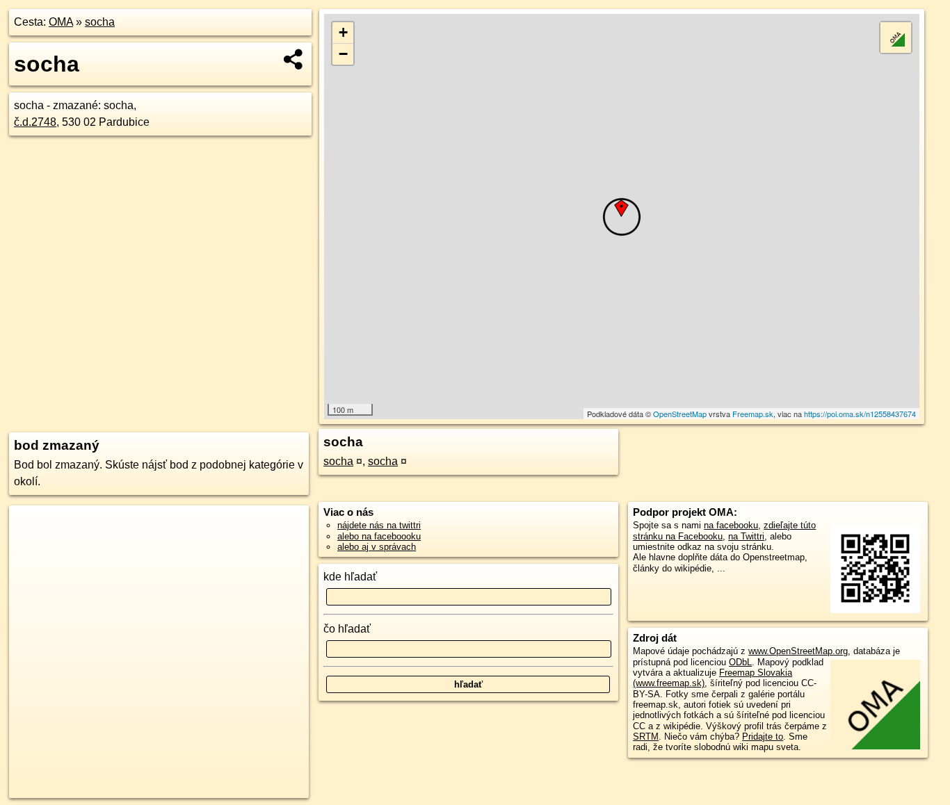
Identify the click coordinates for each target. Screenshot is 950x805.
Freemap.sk (752, 413)
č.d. (35, 122)
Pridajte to (762, 736)
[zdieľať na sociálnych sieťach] (294, 59)
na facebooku (731, 525)
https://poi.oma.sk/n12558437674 (860, 413)
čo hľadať (347, 629)
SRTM (646, 736)
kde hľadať (350, 577)
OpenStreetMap (680, 413)
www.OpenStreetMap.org (798, 651)
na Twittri (746, 536)
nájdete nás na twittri (379, 525)
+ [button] (343, 32)
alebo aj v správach (376, 547)
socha (100, 22)
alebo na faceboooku (379, 536)
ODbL (740, 662)
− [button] (343, 54)
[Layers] (895, 37)
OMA (61, 22)
